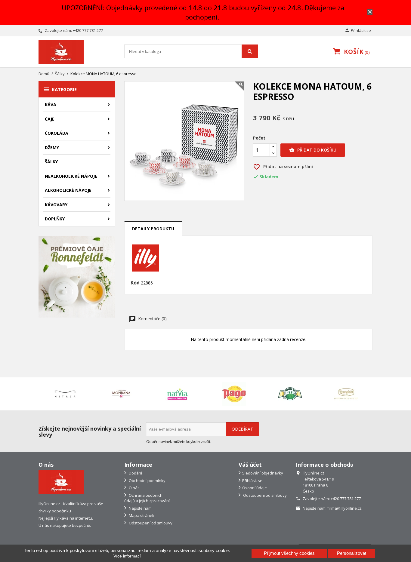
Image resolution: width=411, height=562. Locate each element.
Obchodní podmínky (146, 480)
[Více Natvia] (177, 394)
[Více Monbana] (121, 394)
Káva (50, 104)
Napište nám (140, 508)
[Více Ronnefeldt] (346, 394)
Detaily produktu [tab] (153, 229)
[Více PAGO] (233, 394)
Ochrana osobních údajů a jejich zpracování (147, 498)
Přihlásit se (252, 480)
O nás (134, 487)
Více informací (127, 556)
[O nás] (61, 481)
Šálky (51, 161)
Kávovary (56, 204)
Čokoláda (56, 133)
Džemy (52, 147)
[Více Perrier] (290, 394)
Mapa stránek (141, 515)
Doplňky (55, 219)
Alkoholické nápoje (68, 190)
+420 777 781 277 (88, 30)
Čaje (49, 119)
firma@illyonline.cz (344, 508)
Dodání (135, 473)
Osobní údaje (254, 487)
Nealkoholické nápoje (71, 176)
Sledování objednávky (262, 473)
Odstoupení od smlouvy (150, 523)
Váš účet (250, 464)
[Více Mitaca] (65, 394)
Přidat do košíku (312, 150)
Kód (135, 283)
